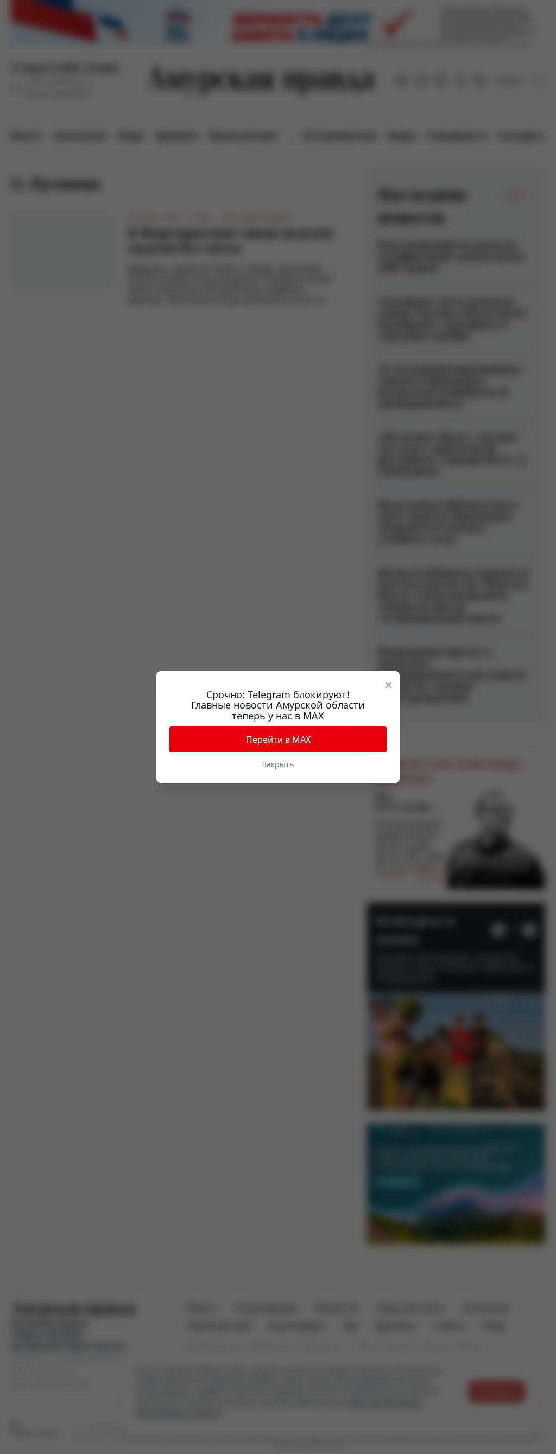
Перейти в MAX (278, 739)
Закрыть (278, 764)
